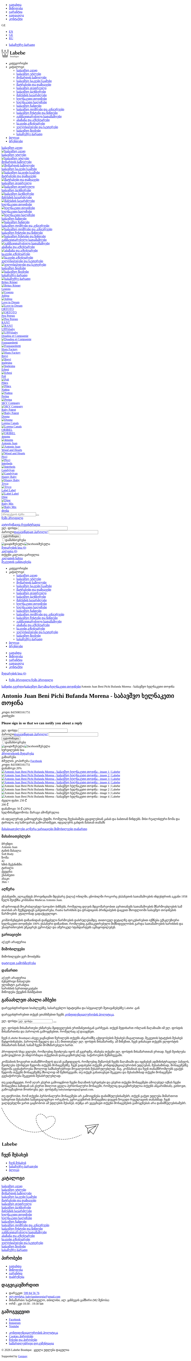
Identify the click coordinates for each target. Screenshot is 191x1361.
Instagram (15, 1322)
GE (11, 35)
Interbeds (6, 463)
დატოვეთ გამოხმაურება (18, 963)
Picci (4, 456)
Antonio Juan (9, 443)
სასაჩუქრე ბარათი (22, 44)
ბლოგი (14, 137)
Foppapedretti (9, 342)
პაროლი (7, 532)
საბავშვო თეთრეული (31, 88)
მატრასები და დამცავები (33, 84)
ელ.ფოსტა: (17, 1296)
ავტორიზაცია (11, 524)
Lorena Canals (10, 423)
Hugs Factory (9, 349)
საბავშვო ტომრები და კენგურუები (40, 109)
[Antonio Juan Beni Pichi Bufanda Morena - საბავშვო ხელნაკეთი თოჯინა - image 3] (60, 778)
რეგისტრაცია (30, 524)
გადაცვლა (16, 15)
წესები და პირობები (23, 1339)
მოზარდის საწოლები (31, 77)
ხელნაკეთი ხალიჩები (31, 102)
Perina (5, 396)
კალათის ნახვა (12, 558)
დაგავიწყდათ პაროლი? (31, 532)
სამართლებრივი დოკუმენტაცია (31, 1343)
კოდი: (5, 712)
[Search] (37, 515)
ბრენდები (16, 141)
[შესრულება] (54, 1022)
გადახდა (15, 4)
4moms (5, 436)
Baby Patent (8, 409)
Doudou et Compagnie (14, 335)
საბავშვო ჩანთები (28, 105)
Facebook (15, 1319)
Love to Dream (10, 302)
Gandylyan (8, 470)
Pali (3, 376)
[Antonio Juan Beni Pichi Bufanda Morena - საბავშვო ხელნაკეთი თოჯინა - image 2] (60, 775)
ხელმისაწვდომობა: (15, 812)
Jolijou (5, 295)
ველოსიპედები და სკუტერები (37, 127)
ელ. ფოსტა (9, 528)
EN (11, 31)
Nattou (5, 389)
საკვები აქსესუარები (30, 123)
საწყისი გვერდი (12, 686)
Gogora (5, 288)
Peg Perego (8, 315)
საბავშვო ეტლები (28, 74)
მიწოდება (16, 8)
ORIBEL (6, 429)
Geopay (22, 1356)
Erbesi (5, 369)
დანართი (80, 829)
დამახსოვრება (15, 540)
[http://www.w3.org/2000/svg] (13, 56)
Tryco (4, 483)
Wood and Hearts (11, 450)
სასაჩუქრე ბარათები (23, 1166)
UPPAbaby (8, 329)
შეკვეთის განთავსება (16, 561)
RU (11, 38)
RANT (5, 322)
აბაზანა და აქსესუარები (33, 120)
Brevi (4, 356)
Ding (4, 497)
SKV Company (10, 403)
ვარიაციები (45, 829)
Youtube (14, 1326)
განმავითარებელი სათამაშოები (39, 116)
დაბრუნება (16, 1276)
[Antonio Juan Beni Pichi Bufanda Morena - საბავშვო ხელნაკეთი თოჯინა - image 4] (60, 782)
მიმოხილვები (64, 829)
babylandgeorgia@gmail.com (43, 1296)
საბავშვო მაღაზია (36, 686)
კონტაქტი (16, 19)
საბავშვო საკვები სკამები (34, 81)
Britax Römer (9, 282)
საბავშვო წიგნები (28, 130)
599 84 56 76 (31, 1293)
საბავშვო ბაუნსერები (31, 91)
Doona (5, 416)
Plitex (4, 382)
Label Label (8, 490)
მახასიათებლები (13, 829)
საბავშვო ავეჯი (26, 70)
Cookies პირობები (21, 1336)
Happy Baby (9, 476)
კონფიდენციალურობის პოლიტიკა (89, 1014)
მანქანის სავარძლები (31, 95)
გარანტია (15, 11)
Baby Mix (7, 503)
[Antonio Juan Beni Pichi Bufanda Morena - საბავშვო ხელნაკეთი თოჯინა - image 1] (60, 771)
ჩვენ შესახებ (17, 1162)
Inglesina (6, 362)
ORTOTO (7, 309)
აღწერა (31, 829)
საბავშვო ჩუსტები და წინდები (37, 112)
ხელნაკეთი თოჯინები (31, 98)
